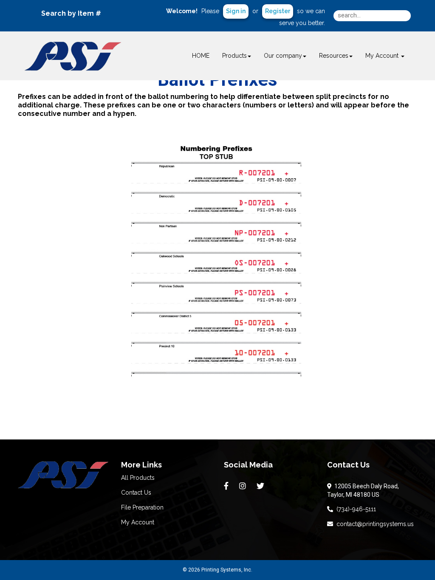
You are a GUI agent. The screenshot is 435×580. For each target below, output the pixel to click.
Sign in (236, 11)
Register (277, 11)
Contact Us (136, 492)
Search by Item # (71, 13)
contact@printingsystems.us (373, 524)
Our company (283, 55)
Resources (333, 55)
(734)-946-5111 (354, 509)
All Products (138, 477)
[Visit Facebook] (227, 486)
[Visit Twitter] (261, 486)
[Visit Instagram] (243, 486)
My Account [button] (382, 55)
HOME (200, 55)
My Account (137, 522)
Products (234, 55)
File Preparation (142, 507)
